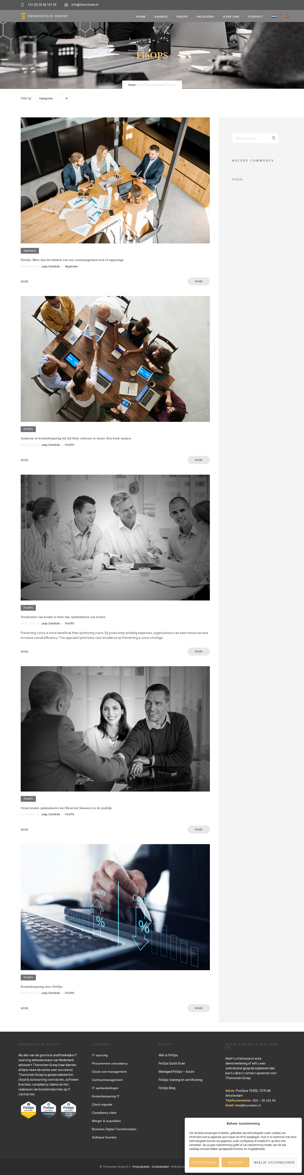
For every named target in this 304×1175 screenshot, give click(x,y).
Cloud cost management (109, 1071)
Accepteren (204, 1162)
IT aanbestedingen (105, 1088)
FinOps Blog (167, 1088)
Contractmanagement (107, 1080)
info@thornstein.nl (84, 4)
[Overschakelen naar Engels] (286, 16)
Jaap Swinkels (50, 266)
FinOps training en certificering (180, 1080)
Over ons (231, 16)
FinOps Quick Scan (172, 1063)
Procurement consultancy (110, 1063)
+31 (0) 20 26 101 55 (42, 4)
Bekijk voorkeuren (274, 1162)
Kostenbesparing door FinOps (41, 986)
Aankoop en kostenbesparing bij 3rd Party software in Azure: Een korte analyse (76, 438)
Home (141, 16)
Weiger (235, 1162)
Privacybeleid (140, 1166)
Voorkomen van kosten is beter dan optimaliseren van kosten (63, 617)
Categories (46, 98)
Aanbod (161, 16)
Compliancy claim (104, 1112)
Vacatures (205, 16)
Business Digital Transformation (114, 1129)
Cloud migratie (102, 1104)
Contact (255, 16)
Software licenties (104, 1137)
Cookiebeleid (160, 1166)
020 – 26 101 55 (264, 1100)
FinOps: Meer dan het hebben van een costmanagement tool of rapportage (72, 260)
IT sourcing (100, 1055)
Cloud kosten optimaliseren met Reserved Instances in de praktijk (66, 808)
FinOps (182, 16)
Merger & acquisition (106, 1121)
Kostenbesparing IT (106, 1096)
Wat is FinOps (168, 1055)
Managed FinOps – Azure (176, 1071)
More (24, 281)
